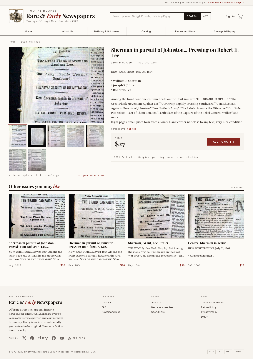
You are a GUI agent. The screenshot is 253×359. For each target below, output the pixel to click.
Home (28, 31)
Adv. (206, 16)
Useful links (158, 311)
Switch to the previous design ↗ (226, 2)
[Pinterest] (32, 338)
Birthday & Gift (107, 31)
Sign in (230, 16)
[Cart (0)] (240, 16)
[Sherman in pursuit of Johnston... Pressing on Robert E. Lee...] (17, 136)
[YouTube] (61, 338)
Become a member (162, 307)
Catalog (146, 31)
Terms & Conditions (212, 302)
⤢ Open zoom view (91, 175)
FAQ (104, 307)
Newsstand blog (111, 311)
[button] (56, 85)
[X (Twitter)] (24, 338)
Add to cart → (224, 141)
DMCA (204, 316)
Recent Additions (185, 31)
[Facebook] (54, 338)
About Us (67, 31)
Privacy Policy (209, 311)
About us (156, 302)
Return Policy (208, 307)
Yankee (132, 128)
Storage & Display (224, 31)
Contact (106, 302)
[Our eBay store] (43, 338)
